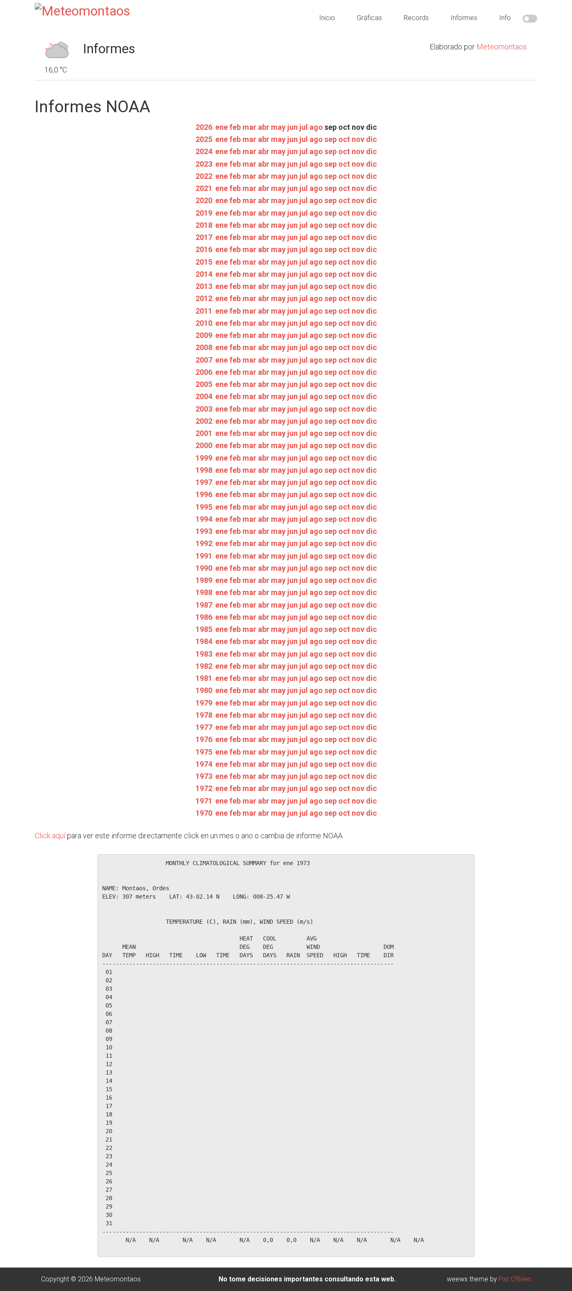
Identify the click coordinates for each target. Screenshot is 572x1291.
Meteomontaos (502, 46)
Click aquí (50, 835)
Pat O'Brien (515, 1279)
